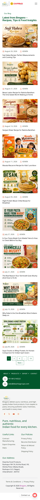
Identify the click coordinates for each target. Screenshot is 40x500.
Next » (20, 363)
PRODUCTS (15, 374)
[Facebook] (4, 414)
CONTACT (34, 374)
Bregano (23, 486)
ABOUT (5, 374)
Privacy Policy (26, 438)
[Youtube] (14, 414)
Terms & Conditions (13, 482)
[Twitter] (9, 414)
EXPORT (24, 374)
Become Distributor (29, 442)
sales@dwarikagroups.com (18, 384)
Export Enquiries (8, 444)
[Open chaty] (35, 495)
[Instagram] (18, 414)
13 (31, 358)
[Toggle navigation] (36, 4)
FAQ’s (4, 448)
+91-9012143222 (14, 379)
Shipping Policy (27, 451)
